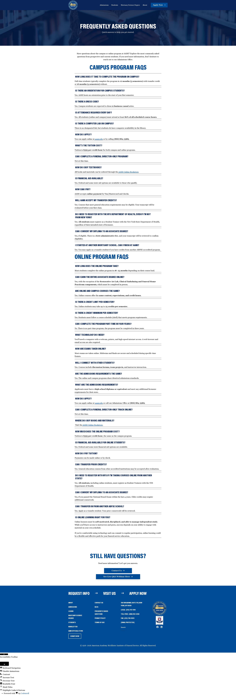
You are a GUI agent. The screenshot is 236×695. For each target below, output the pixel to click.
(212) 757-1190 (131, 610)
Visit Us (109, 593)
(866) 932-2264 (134, 614)
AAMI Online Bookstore (128, 172)
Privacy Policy (100, 618)
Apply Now (138, 593)
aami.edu (98, 139)
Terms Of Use (100, 622)
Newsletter (72, 626)
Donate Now (74, 637)
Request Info (79, 593)
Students (72, 622)
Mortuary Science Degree (75, 616)
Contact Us (99, 602)
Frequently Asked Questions (101, 612)
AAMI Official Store (75, 631)
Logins (70, 611)
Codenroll (25, 693)
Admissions (72, 607)
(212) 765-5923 (129, 618)
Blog (96, 607)
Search (123, 627)
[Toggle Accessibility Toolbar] (4, 654)
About (70, 602)
